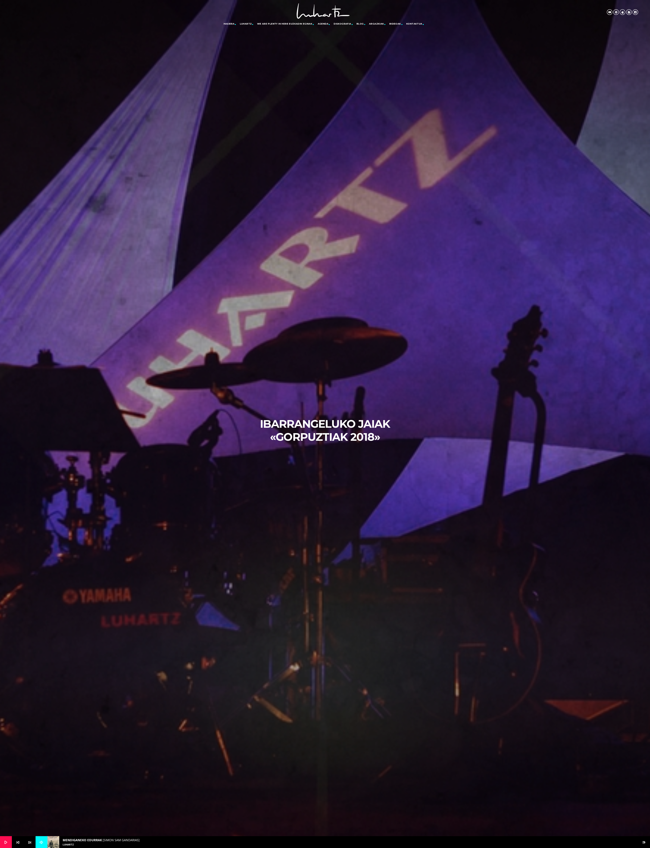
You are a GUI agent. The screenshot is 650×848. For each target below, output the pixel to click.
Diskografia (342, 23)
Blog (360, 23)
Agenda (323, 23)
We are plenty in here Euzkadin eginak (284, 23)
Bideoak (395, 23)
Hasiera (229, 23)
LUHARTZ (246, 23)
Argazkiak (376, 23)
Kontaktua (414, 23)
